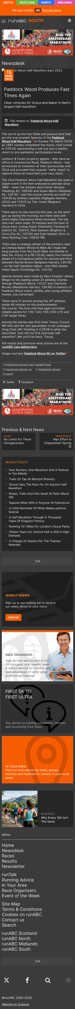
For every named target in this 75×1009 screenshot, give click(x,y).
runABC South (16, 949)
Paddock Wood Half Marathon (33, 139)
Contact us (13, 919)
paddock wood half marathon (28, 365)
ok (38, 10)
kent (9, 374)
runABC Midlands (20, 943)
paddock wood (49, 369)
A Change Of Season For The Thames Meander (34, 542)
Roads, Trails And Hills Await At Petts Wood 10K (39, 495)
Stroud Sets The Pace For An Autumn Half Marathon (38, 486)
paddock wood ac (18, 369)
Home (8, 845)
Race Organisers (19, 890)
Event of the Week (21, 895)
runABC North (16, 938)
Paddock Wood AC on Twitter (45, 353)
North (46, 2)
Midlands (65, 2)
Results (9, 861)
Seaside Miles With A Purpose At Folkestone (39, 502)
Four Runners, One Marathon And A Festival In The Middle (38, 471)
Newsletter (13, 866)
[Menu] (69, 21)
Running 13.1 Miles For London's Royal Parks (39, 526)
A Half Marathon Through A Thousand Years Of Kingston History (35, 519)
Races (8, 855)
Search (9, 925)
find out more (51, 10)
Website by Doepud (15, 1004)
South (8, 2)
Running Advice (18, 880)
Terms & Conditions (22, 909)
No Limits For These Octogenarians (17, 440)
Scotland (27, 2)
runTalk (9, 874)
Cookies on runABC (22, 914)
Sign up (13, 617)
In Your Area (14, 885)
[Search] (47, 980)
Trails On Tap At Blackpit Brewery (32, 479)
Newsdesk (13, 850)
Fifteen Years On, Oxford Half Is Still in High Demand (39, 533)
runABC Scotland (19, 933)
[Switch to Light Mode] (68, 980)
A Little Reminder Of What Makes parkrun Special (37, 510)
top (37, 561)
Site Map (11, 904)
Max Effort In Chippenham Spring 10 (57, 441)
